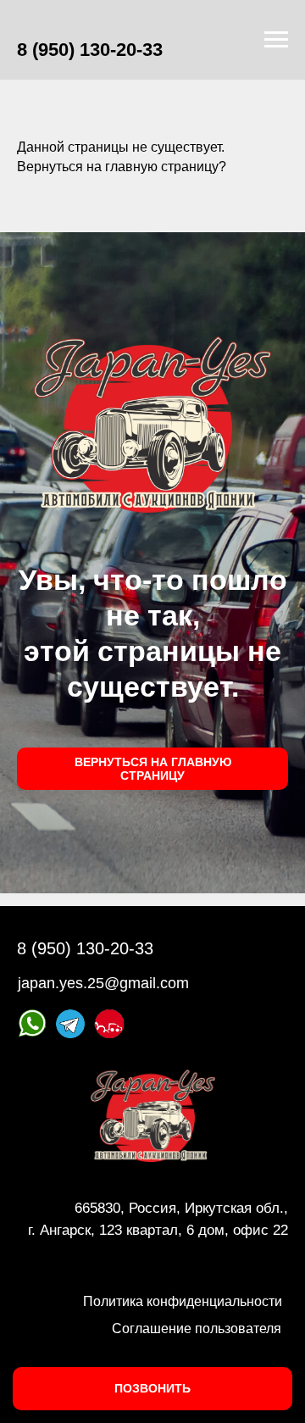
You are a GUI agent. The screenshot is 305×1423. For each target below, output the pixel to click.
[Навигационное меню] (276, 39)
